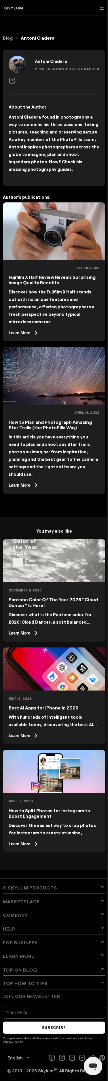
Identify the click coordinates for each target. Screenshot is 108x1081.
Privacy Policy (13, 1041)
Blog (8, 37)
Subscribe (54, 1027)
